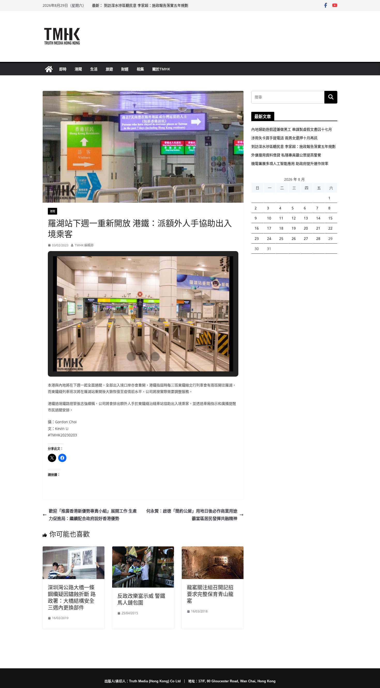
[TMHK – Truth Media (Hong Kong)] (49, 69)
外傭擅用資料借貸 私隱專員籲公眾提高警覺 (286, 154)
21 (318, 228)
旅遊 (109, 69)
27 (306, 238)
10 (269, 218)
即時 (62, 69)
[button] (131, 356)
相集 (140, 69)
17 (269, 228)
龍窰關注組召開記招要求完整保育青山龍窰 (210, 594)
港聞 (78, 69)
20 (306, 228)
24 (269, 238)
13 (306, 218)
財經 (124, 69)
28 (318, 238)
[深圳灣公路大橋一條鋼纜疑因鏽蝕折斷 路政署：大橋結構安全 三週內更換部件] (73, 550)
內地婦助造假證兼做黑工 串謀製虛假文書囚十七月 (291, 129)
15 (330, 218)
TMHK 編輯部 (84, 245)
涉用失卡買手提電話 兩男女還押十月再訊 (284, 137)
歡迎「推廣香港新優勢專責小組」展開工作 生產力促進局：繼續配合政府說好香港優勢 (93, 514)
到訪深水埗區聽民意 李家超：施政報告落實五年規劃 (146, 5)
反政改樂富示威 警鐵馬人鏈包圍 (141, 599)
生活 (93, 69)
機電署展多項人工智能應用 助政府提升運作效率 (289, 163)
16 (257, 228)
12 (294, 218)
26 (294, 238)
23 (257, 238)
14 (318, 218)
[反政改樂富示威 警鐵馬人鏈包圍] (143, 550)
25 (281, 238)
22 (330, 228)
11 (281, 218)
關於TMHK (161, 69)
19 (294, 228)
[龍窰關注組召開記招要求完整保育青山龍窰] (213, 550)
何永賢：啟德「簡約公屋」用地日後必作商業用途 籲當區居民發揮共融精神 (191, 514)
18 (281, 228)
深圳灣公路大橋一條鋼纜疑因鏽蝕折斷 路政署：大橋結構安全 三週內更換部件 (72, 597)
